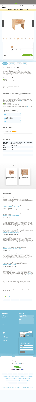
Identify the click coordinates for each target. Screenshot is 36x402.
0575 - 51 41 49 (4, 319)
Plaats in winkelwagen (28, 55)
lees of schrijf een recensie (9, 122)
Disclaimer (18, 387)
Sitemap (31, 387)
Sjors (13, 74)
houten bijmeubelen (7, 300)
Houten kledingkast (9, 380)
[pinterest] (3, 325)
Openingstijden (4, 331)
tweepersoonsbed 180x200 (22, 382)
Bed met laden (5, 376)
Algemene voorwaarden (7, 387)
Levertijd (3, 332)
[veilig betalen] (18, 370)
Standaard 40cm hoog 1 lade (18, 49)
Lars (19, 74)
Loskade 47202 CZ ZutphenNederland (5, 316)
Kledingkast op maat (17, 380)
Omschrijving (5, 63)
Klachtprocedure (5, 337)
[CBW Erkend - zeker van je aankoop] (18, 367)
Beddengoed (31, 5)
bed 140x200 (10, 374)
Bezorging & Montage (6, 329)
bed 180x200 (26, 374)
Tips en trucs (4, 340)
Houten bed (17, 376)
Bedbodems (24, 5)
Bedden (8, 5)
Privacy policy (23, 387)
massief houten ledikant (15, 300)
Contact (3, 338)
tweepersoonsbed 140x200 (25, 380)
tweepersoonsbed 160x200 (13, 382)
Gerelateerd (19, 63)
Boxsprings (13, 5)
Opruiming (4, 7)
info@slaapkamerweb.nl (9, 118)
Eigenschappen (12, 63)
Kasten (3, 5)
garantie (29, 273)
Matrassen (18, 5)
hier (20, 100)
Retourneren (4, 335)
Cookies (28, 387)
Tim (17, 74)
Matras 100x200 (30, 376)
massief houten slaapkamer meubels (26, 300)
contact (28, 106)
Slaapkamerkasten (8, 378)
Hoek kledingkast (11, 376)
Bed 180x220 (31, 374)
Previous (3, 23)
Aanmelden (22, 352)
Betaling (3, 333)
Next (33, 23)
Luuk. (22, 74)
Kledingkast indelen (23, 376)
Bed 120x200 (4, 374)
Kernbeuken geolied (16, 46)
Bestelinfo (24, 63)
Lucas (15, 74)
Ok (16, 3)
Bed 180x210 (15, 378)
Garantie (3, 336)
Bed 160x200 (20, 374)
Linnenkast (19, 378)
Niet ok (19, 3)
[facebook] (2, 325)
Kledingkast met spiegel (26, 378)
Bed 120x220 (15, 374)
